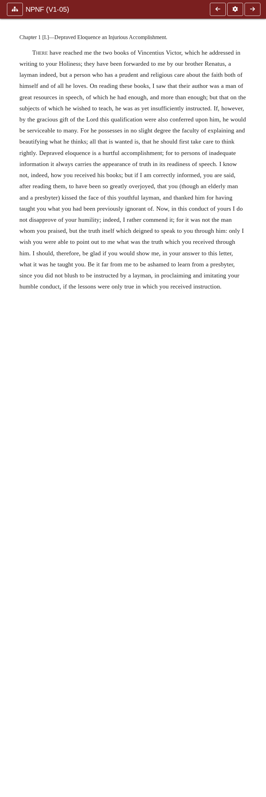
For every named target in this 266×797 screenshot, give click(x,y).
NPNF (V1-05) (47, 9)
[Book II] (218, 9)
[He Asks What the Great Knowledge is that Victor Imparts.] (252, 9)
